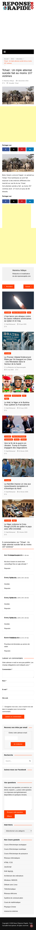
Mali (24, 395)
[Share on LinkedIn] (30, 149)
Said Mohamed (10, 324)
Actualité (11, 83)
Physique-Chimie (10, 907)
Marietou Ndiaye (9, 80)
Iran (29, 312)
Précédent (9, 286)
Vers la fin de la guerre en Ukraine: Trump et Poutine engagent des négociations (15, 445)
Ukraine (23, 439)
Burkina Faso (16, 395)
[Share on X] (14, 149)
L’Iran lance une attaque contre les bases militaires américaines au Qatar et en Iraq (17, 318)
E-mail (4, 689)
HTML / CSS (8, 862)
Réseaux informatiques (12, 858)
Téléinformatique (10, 889)
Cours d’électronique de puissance (16, 853)
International (8, 439)
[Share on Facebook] (6, 149)
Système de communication (13, 898)
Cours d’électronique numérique (15, 849)
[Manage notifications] (31, 925)
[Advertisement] (18, 31)
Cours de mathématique (12, 902)
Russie (17, 439)
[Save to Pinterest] (22, 149)
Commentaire (7, 669)
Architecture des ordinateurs (13, 876)
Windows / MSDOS (10, 880)
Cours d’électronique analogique (15, 844)
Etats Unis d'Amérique (19, 312)
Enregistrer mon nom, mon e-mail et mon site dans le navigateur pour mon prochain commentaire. (17, 709)
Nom (4, 681)
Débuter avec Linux (10, 884)
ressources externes (11, 911)
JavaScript (7, 867)
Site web (5, 698)
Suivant (27, 286)
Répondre (7, 568)
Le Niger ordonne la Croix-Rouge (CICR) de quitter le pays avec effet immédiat (18, 526)
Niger (6, 398)
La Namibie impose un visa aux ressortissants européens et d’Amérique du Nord (17, 486)
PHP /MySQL (8, 871)
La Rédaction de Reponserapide (16, 367)
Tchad (16, 83)
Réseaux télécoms (10, 893)
